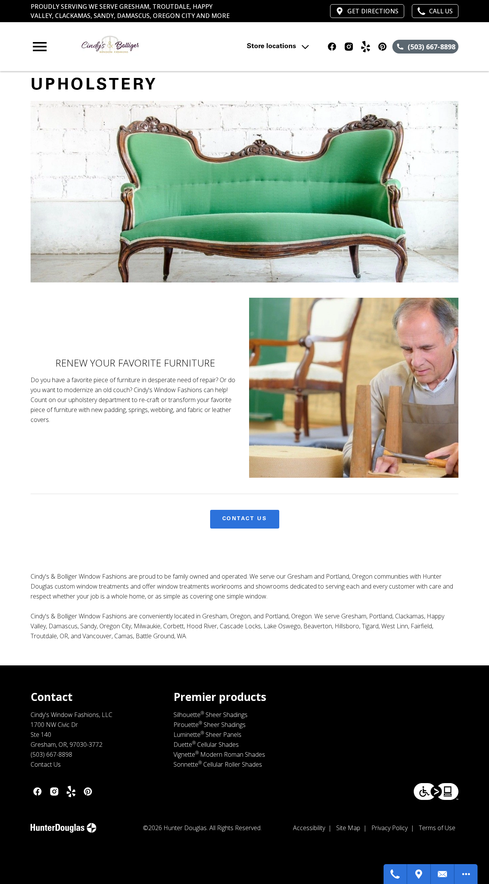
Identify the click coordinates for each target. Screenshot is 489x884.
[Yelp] (365, 47)
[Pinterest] (382, 47)
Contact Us (244, 519)
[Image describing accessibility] (436, 791)
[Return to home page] (161, 47)
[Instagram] (349, 47)
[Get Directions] (419, 874)
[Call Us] (395, 874)
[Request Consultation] (443, 874)
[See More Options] (466, 874)
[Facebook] (332, 47)
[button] (40, 46)
